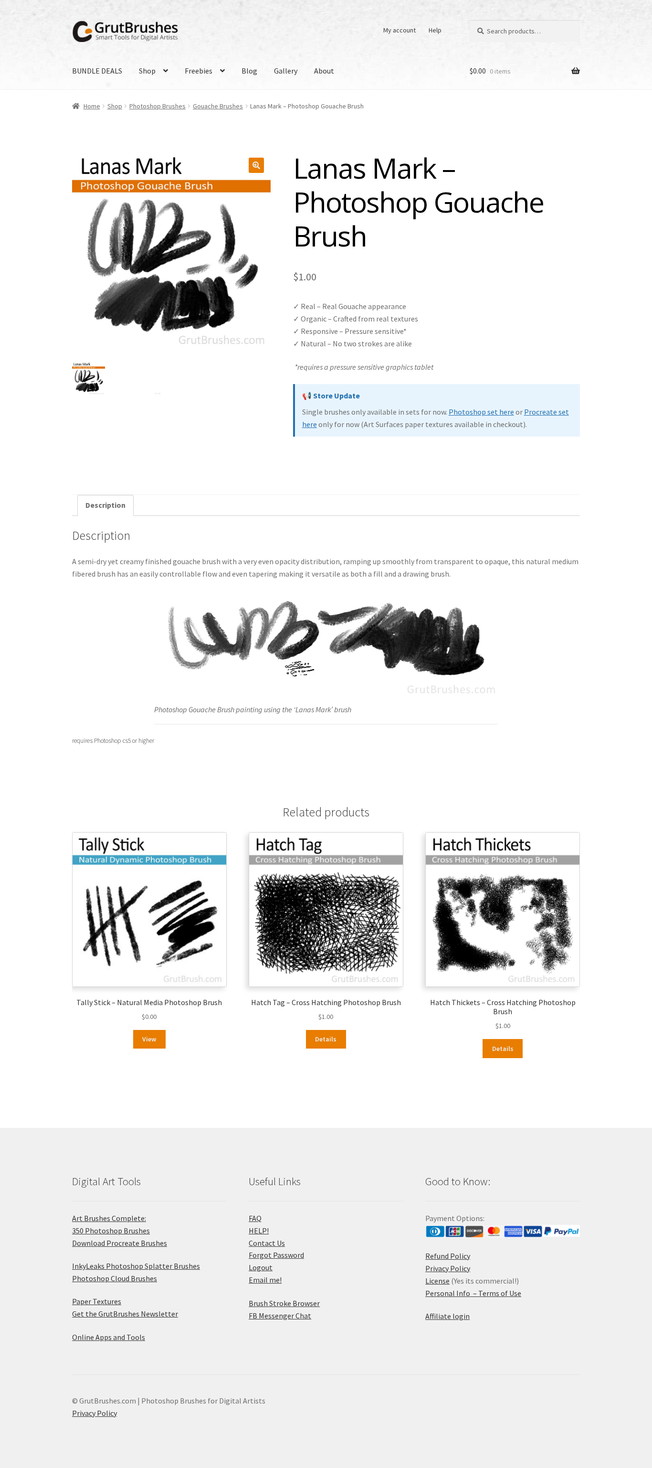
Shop (147, 70)
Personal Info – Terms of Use (473, 1293)
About (324, 70)
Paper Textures (96, 1301)
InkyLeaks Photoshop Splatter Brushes (136, 1266)
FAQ (255, 1218)
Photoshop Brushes (157, 106)
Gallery (285, 70)
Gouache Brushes (218, 106)
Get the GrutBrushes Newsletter (125, 1313)
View (149, 1039)
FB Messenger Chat (280, 1315)
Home (92, 106)
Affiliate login (447, 1316)
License (437, 1281)
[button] (256, 165)
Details (326, 1039)
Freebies (198, 70)
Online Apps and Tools (108, 1337)
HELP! (259, 1230)
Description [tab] (105, 505)
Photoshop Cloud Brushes (114, 1278)
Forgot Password (276, 1255)
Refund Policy (447, 1256)
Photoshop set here (481, 412)
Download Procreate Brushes (119, 1243)
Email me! (265, 1280)
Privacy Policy (447, 1268)
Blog (249, 70)
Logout (261, 1267)
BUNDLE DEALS (97, 70)
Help (435, 30)
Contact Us (267, 1243)
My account (399, 30)
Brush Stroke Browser (284, 1303)
